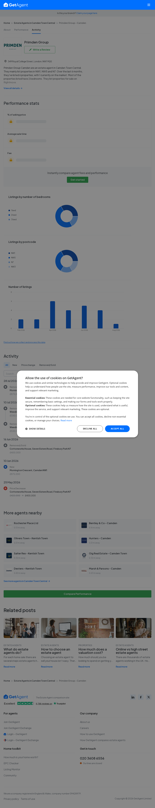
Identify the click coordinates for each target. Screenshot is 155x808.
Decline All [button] (90, 428)
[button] (35, 428)
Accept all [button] (117, 428)
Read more (66, 420)
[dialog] (77, 404)
